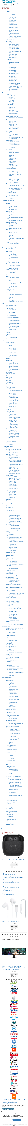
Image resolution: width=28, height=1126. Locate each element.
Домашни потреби (10, 766)
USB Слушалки (12, 322)
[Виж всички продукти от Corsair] (14, 1025)
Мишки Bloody (12, 349)
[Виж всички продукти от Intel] (14, 1046)
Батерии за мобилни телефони (16, 238)
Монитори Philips (13, 77)
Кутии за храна (12, 767)
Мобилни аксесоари (11, 222)
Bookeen (11, 214)
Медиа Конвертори (10, 511)
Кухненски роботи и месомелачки (13, 694)
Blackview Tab (12, 207)
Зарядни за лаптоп (13, 30)
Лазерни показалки (10, 375)
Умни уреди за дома (11, 720)
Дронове (11, 746)
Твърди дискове (10, 454)
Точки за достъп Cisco (14, 527)
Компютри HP (12, 55)
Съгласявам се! (17, 1119)
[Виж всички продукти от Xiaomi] (14, 1096)
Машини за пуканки (13, 698)
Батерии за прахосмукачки (15, 786)
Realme (11, 237)
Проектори (8, 263)
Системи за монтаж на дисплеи (16, 282)
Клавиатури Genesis (14, 405)
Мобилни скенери (13, 611)
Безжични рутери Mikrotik (15, 518)
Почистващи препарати (11, 800)
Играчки (8, 804)
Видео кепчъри (9, 382)
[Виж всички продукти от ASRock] (14, 1000)
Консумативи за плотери (15, 608)
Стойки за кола (12, 226)
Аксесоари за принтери (14, 580)
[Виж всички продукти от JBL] (14, 1050)
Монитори (8, 66)
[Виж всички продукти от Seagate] (14, 1078)
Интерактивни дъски (11, 646)
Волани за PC (12, 430)
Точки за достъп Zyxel (14, 530)
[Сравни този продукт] (12, 867)
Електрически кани (13, 689)
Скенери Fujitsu (12, 617)
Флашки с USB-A (13, 477)
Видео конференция (14, 378)
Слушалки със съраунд (14, 417)
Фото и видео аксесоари (15, 298)
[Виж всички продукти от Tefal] (14, 1081)
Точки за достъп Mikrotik (14, 528)
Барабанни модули (13, 581)
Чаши (10, 773)
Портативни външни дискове (16, 464)
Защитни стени (9, 558)
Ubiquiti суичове (12, 549)
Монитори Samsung (13, 79)
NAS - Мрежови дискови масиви (13, 509)
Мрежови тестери (10, 555)
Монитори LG (12, 76)
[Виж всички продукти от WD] (14, 1091)
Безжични (11, 346)
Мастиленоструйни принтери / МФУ (14, 587)
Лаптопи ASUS (12, 20)
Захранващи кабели (11, 819)
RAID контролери (13, 561)
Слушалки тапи (12, 329)
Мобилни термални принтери (13, 601)
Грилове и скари (13, 686)
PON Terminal (9, 572)
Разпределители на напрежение (16, 541)
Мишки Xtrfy (12, 396)
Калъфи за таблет (13, 209)
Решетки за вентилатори (15, 189)
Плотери (8, 605)
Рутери (7, 531)
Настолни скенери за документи (16, 613)
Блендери (11, 683)
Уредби (8, 332)
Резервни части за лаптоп (15, 36)
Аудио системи (9, 308)
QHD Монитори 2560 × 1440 (15, 87)
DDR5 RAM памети (13, 134)
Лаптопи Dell (12, 21)
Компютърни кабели (11, 823)
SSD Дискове (9, 149)
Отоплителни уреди (11, 712)
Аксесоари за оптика (14, 754)
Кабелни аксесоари (10, 820)
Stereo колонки (12, 309)
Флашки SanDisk (13, 485)
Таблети (8, 203)
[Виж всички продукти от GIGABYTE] (14, 1036)
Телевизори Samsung (14, 253)
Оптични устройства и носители (13, 449)
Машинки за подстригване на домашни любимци (16, 724)
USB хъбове (9, 372)
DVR (7, 504)
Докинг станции (12, 29)
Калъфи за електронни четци (16, 217)
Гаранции (8, 59)
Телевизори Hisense (14, 257)
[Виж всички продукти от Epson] (14, 1031)
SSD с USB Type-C (13, 469)
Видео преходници (13, 812)
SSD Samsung (12, 158)
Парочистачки (9, 714)
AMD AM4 (11, 109)
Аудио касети (9, 499)
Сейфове (8, 803)
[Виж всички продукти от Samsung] (14, 1074)
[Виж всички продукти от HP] (14, 1041)
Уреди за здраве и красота (12, 726)
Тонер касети (12, 583)
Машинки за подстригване (15, 733)
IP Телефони (12, 671)
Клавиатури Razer (13, 406)
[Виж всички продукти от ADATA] (14, 986)
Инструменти (9, 654)
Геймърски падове (13, 397)
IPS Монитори (12, 80)
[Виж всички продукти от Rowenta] (14, 1072)
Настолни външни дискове (15, 463)
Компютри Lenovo (13, 57)
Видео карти (9, 119)
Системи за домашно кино (12, 274)
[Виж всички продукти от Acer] (14, 983)
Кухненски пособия (13, 769)
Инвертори (11, 642)
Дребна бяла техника (11, 727)
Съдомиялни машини (14, 703)
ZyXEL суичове (12, 550)
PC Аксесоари (9, 197)
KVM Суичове (9, 808)
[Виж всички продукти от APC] (14, 994)
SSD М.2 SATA (12, 154)
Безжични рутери (10, 514)
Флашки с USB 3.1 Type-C (15, 478)
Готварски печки (13, 684)
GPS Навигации (12, 792)
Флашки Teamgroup (13, 488)
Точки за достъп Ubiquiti (14, 525)
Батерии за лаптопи (13, 27)
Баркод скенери (10, 650)
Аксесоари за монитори (14, 90)
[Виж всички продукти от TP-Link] (14, 1083)
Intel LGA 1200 (12, 107)
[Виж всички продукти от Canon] (14, 1012)
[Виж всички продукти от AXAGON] (14, 1003)
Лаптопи (8, 11)
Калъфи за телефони (14, 239)
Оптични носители (13, 452)
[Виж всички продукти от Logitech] (14, 1060)
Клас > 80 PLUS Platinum (15, 173)
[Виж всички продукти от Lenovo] (14, 1055)
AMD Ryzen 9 (12, 103)
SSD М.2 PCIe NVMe (14, 152)
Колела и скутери (13, 748)
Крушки (10, 762)
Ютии (10, 743)
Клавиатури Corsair (13, 365)
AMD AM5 (11, 110)
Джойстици (8, 409)
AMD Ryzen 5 (12, 100)
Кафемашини (12, 690)
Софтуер (8, 61)
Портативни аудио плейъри (12, 317)
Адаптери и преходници (12, 811)
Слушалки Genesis (13, 424)
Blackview (11, 235)
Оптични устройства (11, 192)
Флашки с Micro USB (14, 479)
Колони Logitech (13, 314)
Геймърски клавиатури (14, 369)
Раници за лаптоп (13, 34)
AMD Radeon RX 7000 (14, 128)
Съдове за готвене (13, 770)
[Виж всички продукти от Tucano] (14, 1088)
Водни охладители (13, 143)
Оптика (8, 752)
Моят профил (8, 1102)
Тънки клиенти (9, 41)
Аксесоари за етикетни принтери (16, 593)
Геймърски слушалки (14, 326)
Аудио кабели (9, 814)
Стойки (7, 276)
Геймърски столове (10, 439)
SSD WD (11, 164)
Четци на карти (12, 497)
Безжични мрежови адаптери (16, 554)
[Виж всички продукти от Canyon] (14, 1014)
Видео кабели (9, 816)
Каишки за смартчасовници (15, 220)
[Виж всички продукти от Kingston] (14, 1053)
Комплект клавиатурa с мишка (16, 370)
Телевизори (9, 251)
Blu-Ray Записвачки (13, 195)
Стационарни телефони (12, 669)
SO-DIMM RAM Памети (14, 138)
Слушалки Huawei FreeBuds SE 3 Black (14, 860)
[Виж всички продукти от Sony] (14, 1079)
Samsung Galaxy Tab (14, 206)
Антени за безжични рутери (15, 522)
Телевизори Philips (13, 255)
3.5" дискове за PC (13, 455)
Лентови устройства (11, 447)
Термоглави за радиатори (12, 802)
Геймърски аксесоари (11, 441)
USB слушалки (12, 414)
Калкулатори (9, 658)
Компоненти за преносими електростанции (15, 717)
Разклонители (9, 631)
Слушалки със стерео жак (15, 413)
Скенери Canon (12, 615)
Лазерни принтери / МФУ (12, 578)
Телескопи (11, 758)
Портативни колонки (11, 315)
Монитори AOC (12, 69)
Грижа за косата (13, 729)
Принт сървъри (9, 557)
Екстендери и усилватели (12, 818)
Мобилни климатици (11, 708)
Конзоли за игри (10, 289)
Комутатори (9, 543)
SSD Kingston (12, 162)
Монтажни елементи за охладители (14, 145)
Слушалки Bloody (13, 420)
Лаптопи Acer (12, 18)
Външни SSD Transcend (14, 473)
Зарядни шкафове (10, 510)
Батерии (8, 778)
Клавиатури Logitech (14, 362)
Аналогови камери (13, 568)
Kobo (10, 215)
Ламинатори (9, 665)
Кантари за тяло (10, 679)
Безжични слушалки (13, 415)
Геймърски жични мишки (15, 389)
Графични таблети (10, 383)
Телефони (8, 229)
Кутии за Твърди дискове (15, 461)
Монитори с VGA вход (14, 82)
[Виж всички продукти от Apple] (14, 998)
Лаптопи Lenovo (13, 24)
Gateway (8, 506)
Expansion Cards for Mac (15, 493)
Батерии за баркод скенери (15, 652)
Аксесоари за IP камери (14, 567)
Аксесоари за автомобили (12, 788)
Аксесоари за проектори (14, 265)
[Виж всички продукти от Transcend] (14, 1086)
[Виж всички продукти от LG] (14, 1057)
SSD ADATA (11, 155)
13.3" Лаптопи (12, 13)
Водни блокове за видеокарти (16, 117)
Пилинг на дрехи (13, 735)
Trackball (8, 358)
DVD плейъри (12, 272)
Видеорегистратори (13, 789)
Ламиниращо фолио (14, 666)
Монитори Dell (12, 71)
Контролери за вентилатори (15, 188)
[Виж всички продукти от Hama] (14, 1038)
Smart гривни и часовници (12, 218)
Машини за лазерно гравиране (13, 584)
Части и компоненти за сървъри (16, 564)
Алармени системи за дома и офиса (14, 668)
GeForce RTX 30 (13, 125)
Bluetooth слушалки (13, 325)
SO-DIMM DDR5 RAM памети (16, 137)
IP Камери (8, 565)
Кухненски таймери (13, 696)
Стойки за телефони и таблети (16, 228)
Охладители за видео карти (12, 116)
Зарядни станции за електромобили (14, 628)
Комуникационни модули (12, 575)
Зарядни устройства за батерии (16, 783)
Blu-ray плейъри (13, 271)
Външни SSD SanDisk (14, 471)
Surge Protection (10, 644)
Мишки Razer (12, 351)
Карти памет (9, 490)
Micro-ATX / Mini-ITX (13, 181)
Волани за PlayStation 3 (14, 431)
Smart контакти (12, 632)
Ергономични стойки (14, 277)
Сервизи (14, 1099)
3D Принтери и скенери (11, 623)
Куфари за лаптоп (13, 32)
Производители (11, 1101)
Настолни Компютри (11, 42)
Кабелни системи (10, 535)
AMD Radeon (12, 122)
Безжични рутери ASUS (14, 515)
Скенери (8, 610)
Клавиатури (9, 360)
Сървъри (8, 559)
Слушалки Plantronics (14, 427)
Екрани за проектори (14, 266)
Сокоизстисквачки (13, 702)
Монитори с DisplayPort (14, 83)
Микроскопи (12, 756)
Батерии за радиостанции (15, 782)
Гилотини (8, 663)
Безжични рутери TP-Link (15, 519)
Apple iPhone (12, 231)
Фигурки (11, 444)
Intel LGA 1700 (12, 106)
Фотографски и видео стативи (16, 301)
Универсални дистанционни (12, 250)
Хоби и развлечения (11, 745)
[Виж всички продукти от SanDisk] (14, 1076)
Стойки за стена (13, 286)
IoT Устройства (9, 507)
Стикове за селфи (13, 223)
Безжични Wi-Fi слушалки (15, 323)
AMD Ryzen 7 (12, 101)
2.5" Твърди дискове (11, 168)
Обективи (11, 297)
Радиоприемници (10, 335)
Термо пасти (12, 147)
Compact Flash (12, 491)
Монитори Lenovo (13, 74)
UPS (7, 637)
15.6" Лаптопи (12, 16)
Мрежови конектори (13, 826)
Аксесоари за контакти (11, 775)
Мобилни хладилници (11, 709)
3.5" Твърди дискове (11, 167)
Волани (8, 429)
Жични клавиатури (13, 366)
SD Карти (11, 495)
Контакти (9, 1103)
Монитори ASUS (13, 70)
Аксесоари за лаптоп (14, 26)
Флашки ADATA (12, 481)
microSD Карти (12, 494)
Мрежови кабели (10, 824)
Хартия (8, 621)
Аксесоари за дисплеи (14, 262)
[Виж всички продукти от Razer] (14, 1068)
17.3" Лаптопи (12, 17)
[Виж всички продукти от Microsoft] (14, 1062)
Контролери (9, 407)
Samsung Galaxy (13, 232)
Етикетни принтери (10, 590)
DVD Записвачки (13, 194)
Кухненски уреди (10, 680)
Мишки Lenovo (12, 354)
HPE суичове (12, 546)
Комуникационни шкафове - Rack (14, 537)
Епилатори (11, 732)
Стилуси (11, 225)
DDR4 (10, 133)
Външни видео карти (14, 130)
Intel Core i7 (12, 97)
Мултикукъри (12, 700)
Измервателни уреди (14, 657)
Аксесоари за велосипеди (12, 794)
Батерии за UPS (13, 640)
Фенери (11, 742)
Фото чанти (11, 300)
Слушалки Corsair (13, 421)
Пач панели (12, 540)
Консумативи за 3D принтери (16, 624)
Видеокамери (9, 248)
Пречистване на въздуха (15, 738)
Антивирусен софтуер (14, 62)
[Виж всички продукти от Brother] (14, 1010)
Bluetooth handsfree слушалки (16, 327)
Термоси (11, 772)
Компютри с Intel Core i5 (14, 45)
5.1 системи (12, 312)
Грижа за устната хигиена (15, 730)
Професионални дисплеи (12, 261)
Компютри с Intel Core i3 (14, 44)
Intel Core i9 (12, 98)
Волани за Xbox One (14, 434)
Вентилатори (9, 183)
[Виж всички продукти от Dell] (14, 1028)
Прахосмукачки (12, 736)
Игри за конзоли (13, 290)
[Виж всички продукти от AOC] (14, 990)
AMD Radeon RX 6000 (14, 127)
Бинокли (11, 755)
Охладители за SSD (13, 165)
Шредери (8, 661)
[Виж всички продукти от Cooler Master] (14, 1022)
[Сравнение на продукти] (25, 3)
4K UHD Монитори (13, 89)
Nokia (10, 234)
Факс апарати (9, 586)
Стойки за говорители (14, 285)
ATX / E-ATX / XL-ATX (14, 179)
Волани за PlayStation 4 (14, 433)
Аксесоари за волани (14, 436)
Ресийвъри (11, 791)
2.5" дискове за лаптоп (14, 457)
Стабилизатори (9, 643)
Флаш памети (9, 475)
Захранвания (9, 170)
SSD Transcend (12, 161)
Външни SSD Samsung (14, 470)
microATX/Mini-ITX (13, 113)
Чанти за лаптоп (13, 37)
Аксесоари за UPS (13, 639)
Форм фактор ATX (13, 111)
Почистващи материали (11, 660)
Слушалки (8, 319)
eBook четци (9, 211)
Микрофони (9, 330)
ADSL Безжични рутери (14, 521)
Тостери (11, 705)
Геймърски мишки (13, 355)
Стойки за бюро (12, 283)
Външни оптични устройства (15, 450)
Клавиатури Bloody (13, 363)
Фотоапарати (9, 293)
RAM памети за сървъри (15, 135)
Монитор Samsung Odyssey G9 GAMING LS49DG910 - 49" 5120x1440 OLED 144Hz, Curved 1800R (13, 967)
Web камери (9, 377)
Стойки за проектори (14, 268)
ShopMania (11, 1124)
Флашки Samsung (13, 484)
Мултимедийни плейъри (12, 269)
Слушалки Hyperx (13, 423)
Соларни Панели (10, 634)
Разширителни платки (11, 114)
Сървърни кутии (13, 562)
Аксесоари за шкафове (14, 538)
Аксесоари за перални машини (13, 776)
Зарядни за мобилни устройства (13, 242)
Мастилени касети (13, 589)
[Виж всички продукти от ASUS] (14, 1002)
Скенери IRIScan (13, 618)
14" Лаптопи (12, 14)
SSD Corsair (12, 157)
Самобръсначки (13, 739)
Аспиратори (12, 682)
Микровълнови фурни (14, 699)
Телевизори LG (12, 254)
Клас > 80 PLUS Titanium (15, 174)
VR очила (8, 380)
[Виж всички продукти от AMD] (14, 988)
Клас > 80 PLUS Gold (14, 171)
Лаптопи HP (12, 23)
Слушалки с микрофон (14, 320)
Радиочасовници (13, 337)
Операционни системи (14, 63)
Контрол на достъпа (11, 629)
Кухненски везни (13, 692)
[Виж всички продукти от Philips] (14, 1066)
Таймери (8, 764)
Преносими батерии (14, 785)
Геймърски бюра (10, 437)
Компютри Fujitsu (13, 54)
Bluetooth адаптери (10, 373)
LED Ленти (11, 198)
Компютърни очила (10, 342)
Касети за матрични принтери (16, 599)
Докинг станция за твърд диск (16, 460)
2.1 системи (12, 311)
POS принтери (12, 591)
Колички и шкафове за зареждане (14, 202)
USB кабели (9, 810)
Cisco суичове (12, 544)
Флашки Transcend (13, 487)
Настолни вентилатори (11, 711)
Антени (10, 258)
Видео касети (9, 501)
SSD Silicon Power (13, 159)
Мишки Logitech (12, 348)
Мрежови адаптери (10, 552)
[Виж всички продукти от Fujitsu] (14, 1034)
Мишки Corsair (12, 352)
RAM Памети (9, 131)
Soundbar (8, 334)
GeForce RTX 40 (13, 124)
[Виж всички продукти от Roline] (14, 1070)
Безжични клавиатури (14, 367)
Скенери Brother (13, 614)
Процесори (8, 94)
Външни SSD (9, 466)
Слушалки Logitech (13, 426)
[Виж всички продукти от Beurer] (14, 1006)
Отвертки (11, 655)
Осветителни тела (10, 760)
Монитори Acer (12, 67)
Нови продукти (10, 894)
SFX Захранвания (13, 175)
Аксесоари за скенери (14, 620)
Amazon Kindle (12, 213)
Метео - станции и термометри (13, 799)
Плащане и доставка (7, 1099)
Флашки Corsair (12, 482)
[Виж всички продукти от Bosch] (14, 1008)
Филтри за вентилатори (14, 191)
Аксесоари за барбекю (11, 749)
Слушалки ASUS (13, 418)
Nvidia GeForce (12, 121)
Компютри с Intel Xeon (14, 48)
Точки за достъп (10, 524)
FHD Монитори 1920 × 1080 (15, 86)
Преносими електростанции (12, 715)
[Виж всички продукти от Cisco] (14, 1018)
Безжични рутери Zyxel (14, 517)
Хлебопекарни (12, 706)
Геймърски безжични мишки (15, 390)
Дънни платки (9, 104)
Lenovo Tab (11, 205)
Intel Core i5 (12, 95)
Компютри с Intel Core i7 (14, 47)
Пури (10, 763)
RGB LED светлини (13, 182)
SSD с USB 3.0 (12, 467)
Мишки (7, 343)
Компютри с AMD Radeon (15, 50)
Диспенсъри (12, 687)
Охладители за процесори (12, 141)
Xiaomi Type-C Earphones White (11, 921)
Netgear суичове (13, 547)
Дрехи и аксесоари (10, 442)
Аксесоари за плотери (14, 607)
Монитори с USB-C (13, 85)
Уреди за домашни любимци (13, 722)
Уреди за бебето (13, 740)
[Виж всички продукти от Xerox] (14, 1093)
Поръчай (15, 864)
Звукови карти (9, 140)
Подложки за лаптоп (14, 33)
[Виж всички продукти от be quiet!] (14, 1004)
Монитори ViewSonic (14, 73)
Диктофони (8, 306)
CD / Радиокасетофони (11, 305)
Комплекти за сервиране (12, 751)
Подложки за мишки (13, 357)
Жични (10, 345)
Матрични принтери (11, 597)
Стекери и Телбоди (10, 635)
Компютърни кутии (10, 178)
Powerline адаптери (10, 570)
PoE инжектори (9, 573)
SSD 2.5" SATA (12, 151)
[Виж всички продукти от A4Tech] (14, 981)
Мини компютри (10, 39)
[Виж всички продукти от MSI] (14, 1064)
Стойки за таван (13, 287)
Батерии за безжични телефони (16, 672)
